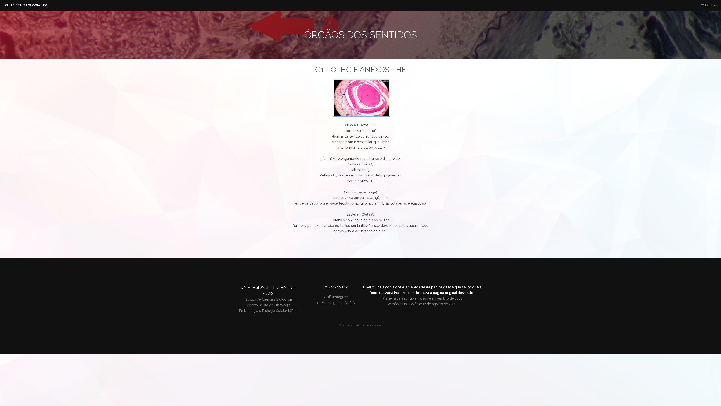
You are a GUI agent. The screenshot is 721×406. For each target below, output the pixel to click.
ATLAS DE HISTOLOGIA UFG (26, 5)
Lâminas (711, 5)
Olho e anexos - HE (360, 125)
